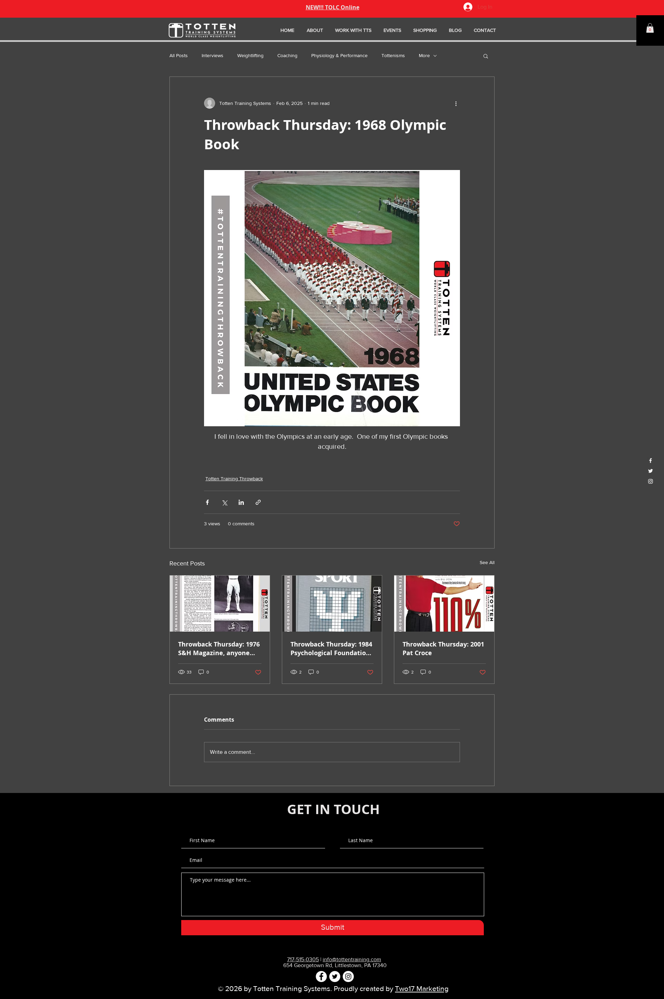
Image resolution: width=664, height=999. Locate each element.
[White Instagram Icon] (650, 481)
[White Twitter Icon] (650, 471)
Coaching (287, 55)
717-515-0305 (303, 959)
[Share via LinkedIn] (241, 502)
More (424, 55)
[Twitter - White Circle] (334, 976)
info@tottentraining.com (352, 959)
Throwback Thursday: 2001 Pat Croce (443, 648)
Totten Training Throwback (234, 478)
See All (487, 562)
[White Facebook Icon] (650, 460)
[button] (650, 28)
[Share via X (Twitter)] (224, 502)
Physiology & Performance (339, 55)
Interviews (212, 55)
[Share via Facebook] (207, 502)
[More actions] (456, 103)
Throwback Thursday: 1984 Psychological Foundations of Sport (331, 648)
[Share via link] (258, 502)
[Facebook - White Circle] (321, 976)
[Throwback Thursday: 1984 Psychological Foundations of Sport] (332, 604)
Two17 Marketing (422, 988)
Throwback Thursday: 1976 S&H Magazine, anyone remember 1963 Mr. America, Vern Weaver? (219, 648)
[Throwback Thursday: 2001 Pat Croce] (444, 604)
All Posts (178, 55)
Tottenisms (393, 55)
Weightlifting (250, 55)
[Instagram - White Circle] (348, 976)
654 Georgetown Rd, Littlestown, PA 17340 (335, 965)
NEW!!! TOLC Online (332, 7)
